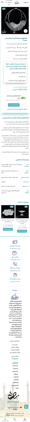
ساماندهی (11, 402)
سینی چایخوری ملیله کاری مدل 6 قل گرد (8, 221)
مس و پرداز (15, 368)
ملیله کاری (10, 109)
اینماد (16, 402)
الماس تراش (15, 371)
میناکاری (16, 374)
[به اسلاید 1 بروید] (16, 32)
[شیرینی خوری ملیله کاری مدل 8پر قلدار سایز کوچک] (22, 211)
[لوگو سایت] (17, 2)
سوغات (17, 388)
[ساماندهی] (11, 395)
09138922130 (16, 81)
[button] (27, 20)
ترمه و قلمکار (16, 382)
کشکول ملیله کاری (18, 109)
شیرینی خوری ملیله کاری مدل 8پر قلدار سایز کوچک (22, 222)
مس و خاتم (15, 366)
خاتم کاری (16, 380)
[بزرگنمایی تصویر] (26, 31)
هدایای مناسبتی (15, 385)
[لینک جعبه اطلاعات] (15, 245)
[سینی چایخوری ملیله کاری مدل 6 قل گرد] (8, 211)
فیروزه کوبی (15, 363)
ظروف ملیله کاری (24, 128)
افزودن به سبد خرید (14, 105)
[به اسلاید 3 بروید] (13, 32)
